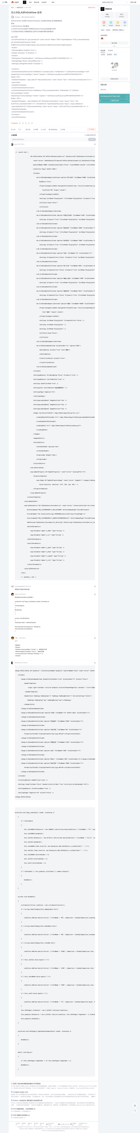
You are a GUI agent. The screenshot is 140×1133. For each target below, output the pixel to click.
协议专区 (42, 1124)
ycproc (16, 144)
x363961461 (17, 662)
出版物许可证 (78, 1128)
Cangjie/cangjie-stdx (20, 1092)
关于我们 (18, 1124)
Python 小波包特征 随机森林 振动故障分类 (27, 1100)
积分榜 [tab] (103, 50)
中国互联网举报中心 (39, 1128)
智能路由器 (20, 7)
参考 (16, 641)
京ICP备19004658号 (38, 1127)
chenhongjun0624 (19, 586)
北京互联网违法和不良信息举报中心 (80, 1127)
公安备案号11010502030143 (25, 1127)
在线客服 (74, 1124)
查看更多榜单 (114, 79)
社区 (12, 7)
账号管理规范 (57, 1128)
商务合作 (30, 1124)
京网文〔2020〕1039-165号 (52, 1127)
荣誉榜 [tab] (110, 50)
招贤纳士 (24, 1124)
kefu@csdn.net (65, 1124)
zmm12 (17, 594)
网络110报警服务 (29, 1128)
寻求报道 (36, 1124)
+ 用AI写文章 (114, 101)
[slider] (26, 123)
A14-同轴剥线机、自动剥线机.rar (24, 1109)
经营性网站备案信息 (65, 1127)
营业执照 (85, 1128)
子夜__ (17, 638)
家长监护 (22, 1128)
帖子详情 (28, 7)
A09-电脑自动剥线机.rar (21, 1115)
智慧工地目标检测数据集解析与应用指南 (27, 1084)
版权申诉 (72, 1128)
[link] (12, 7)
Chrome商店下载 (49, 1128)
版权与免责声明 (66, 1128)
